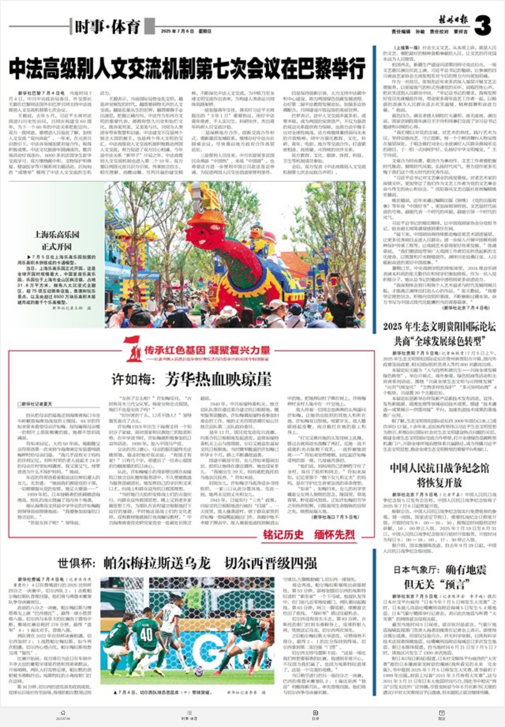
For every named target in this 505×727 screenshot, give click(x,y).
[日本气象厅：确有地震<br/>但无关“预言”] (439, 627)
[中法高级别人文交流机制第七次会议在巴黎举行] (187, 110)
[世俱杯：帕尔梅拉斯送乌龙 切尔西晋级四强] (187, 622)
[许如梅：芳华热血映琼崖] (191, 443)
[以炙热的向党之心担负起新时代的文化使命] (439, 177)
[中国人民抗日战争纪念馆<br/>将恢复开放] (439, 505)
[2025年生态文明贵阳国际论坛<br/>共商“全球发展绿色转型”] (439, 384)
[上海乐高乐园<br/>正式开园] (191, 254)
